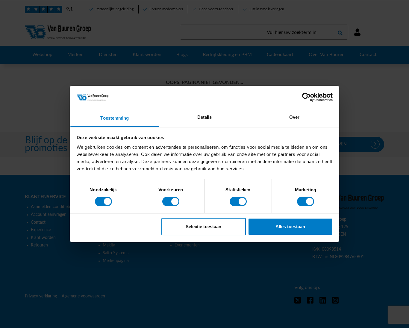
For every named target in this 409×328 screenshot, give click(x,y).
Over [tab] (294, 117)
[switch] (170, 201)
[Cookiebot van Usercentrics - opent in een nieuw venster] (306, 97)
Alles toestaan (290, 226)
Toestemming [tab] (114, 118)
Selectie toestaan (203, 226)
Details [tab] (204, 117)
